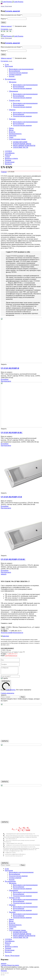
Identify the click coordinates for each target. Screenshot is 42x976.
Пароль (4, 19)
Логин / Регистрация (12, 955)
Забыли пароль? (6, 26)
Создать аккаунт (12, 11)
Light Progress (10, 690)
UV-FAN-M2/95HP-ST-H (11, 497)
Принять (4, 970)
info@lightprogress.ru (11, 655)
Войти (3, 22)
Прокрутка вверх (13, 965)
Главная (4, 172)
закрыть (3, 574)
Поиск (23, 697)
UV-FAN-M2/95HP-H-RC (12, 433)
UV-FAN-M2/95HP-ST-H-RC (13, 559)
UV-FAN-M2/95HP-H (10, 368)
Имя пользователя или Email (11, 15)
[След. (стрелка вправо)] (3, 974)
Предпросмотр (6, 381)
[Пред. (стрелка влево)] (1, 974)
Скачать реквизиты (7, 693)
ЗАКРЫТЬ (5, 741)
